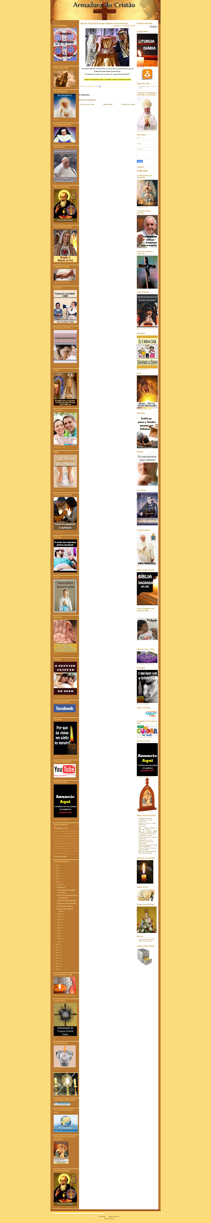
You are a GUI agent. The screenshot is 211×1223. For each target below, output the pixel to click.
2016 (57, 950)
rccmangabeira (143, 843)
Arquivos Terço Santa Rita (146, 941)
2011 (57, 963)
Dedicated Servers (109, 1218)
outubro (59, 916)
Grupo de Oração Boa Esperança (147, 848)
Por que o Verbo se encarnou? (65, 906)
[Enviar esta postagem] (99, 86)
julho (58, 925)
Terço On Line (142, 821)
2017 (57, 947)
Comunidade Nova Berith (145, 835)
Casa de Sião (142, 826)
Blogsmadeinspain (113, 1216)
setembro (59, 919)
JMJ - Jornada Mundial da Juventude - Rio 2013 (148, 828)
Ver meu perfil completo (60, 856)
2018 (57, 944)
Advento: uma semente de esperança (66, 903)
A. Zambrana (102, 1216)
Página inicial (107, 104)
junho (58, 927)
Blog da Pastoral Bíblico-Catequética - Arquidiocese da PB (148, 831)
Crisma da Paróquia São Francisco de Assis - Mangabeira (148, 845)
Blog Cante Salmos (144, 849)
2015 (57, 952)
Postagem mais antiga (128, 104)
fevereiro (59, 938)
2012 (57, 961)
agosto (59, 922)
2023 (57, 870)
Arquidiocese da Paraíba (145, 818)
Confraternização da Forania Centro (66, 900)
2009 (57, 969)
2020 (57, 879)
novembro (60, 914)
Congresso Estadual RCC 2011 (147, 939)
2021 (57, 876)
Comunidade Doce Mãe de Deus (147, 833)
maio (58, 930)
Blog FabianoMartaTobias (146, 853)
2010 (57, 966)
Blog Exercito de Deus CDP (146, 841)
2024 (57, 868)
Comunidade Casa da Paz (145, 840)
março (59, 936)
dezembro (60, 884)
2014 (57, 955)
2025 (57, 865)
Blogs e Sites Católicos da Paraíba (148, 851)
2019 (57, 881)
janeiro (59, 941)
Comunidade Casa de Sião (145, 820)
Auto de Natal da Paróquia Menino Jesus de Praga (104, 23)
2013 (57, 958)
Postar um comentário (87, 100)
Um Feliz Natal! (61, 887)
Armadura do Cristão (61, 828)
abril (58, 933)
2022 (57, 873)
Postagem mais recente (87, 104)
